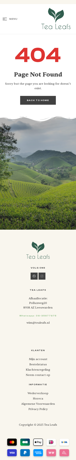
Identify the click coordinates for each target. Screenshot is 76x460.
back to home (38, 100)
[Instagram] (42, 276)
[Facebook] (34, 276)
